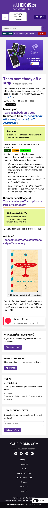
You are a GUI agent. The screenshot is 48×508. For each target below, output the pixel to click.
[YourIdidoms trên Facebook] (15, 454)
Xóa (43, 34)
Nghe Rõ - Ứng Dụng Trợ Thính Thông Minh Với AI (24, 500)
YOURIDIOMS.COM (14, 505)
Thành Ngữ (24, 464)
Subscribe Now (12, 430)
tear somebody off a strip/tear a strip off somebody (22, 119)
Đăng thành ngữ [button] (13, 347)
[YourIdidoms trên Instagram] (26, 454)
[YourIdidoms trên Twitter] (21, 454)
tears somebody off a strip (24, 34)
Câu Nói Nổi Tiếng (24, 473)
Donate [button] (12, 368)
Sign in (41, 17)
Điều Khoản (24, 487)
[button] (24, 6)
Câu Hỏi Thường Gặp (24, 478)
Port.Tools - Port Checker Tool (24, 498)
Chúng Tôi (24, 460)
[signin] (5, 17)
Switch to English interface (18, 16)
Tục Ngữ (24, 469)
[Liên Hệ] (32, 454)
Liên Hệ (24, 491)
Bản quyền (24, 482)
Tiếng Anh (8, 96)
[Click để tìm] (43, 28)
